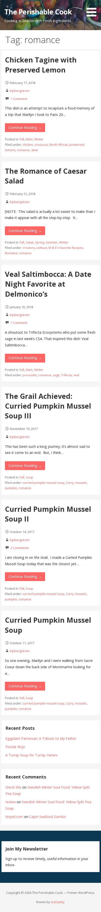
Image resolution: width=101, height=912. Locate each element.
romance (23, 150)
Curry (70, 483)
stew (34, 150)
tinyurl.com (14, 816)
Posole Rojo (15, 746)
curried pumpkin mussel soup (43, 483)
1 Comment (19, 99)
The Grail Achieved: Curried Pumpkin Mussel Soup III (48, 406)
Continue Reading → (25, 127)
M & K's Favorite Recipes (66, 248)
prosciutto (30, 375)
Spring (39, 242)
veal (76, 375)
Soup (29, 477)
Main (29, 139)
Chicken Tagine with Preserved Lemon (41, 64)
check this (13, 787)
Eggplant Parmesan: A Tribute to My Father (40, 738)
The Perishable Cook (38, 11)
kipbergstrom (20, 90)
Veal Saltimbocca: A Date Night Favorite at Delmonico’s (48, 284)
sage (56, 375)
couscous (41, 145)
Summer (52, 242)
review (10, 802)
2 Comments (20, 548)
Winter (38, 139)
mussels (81, 483)
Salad (30, 242)
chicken (28, 145)
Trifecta (66, 375)
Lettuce (42, 248)
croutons (29, 248)
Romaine (11, 253)
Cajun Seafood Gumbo (47, 816)
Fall (22, 139)
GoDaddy (57, 902)
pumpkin (11, 488)
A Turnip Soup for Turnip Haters (31, 755)
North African (58, 145)
